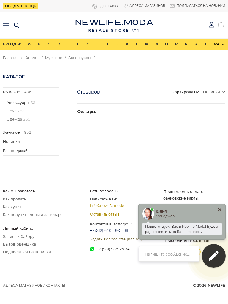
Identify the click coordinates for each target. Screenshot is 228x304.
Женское (17, 132)
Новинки (11, 141)
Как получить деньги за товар (32, 214)
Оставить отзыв (105, 214)
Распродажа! (15, 150)
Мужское (53, 58)
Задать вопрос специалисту (116, 239)
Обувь (16, 111)
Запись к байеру (18, 236)
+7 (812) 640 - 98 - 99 (109, 230)
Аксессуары (79, 58)
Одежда (18, 119)
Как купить (13, 206)
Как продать (14, 199)
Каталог (32, 58)
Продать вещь (20, 6)
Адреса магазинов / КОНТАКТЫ (34, 285)
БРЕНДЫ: (12, 44)
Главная (11, 58)
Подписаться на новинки (27, 251)
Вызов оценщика (19, 244)
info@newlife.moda (107, 205)
